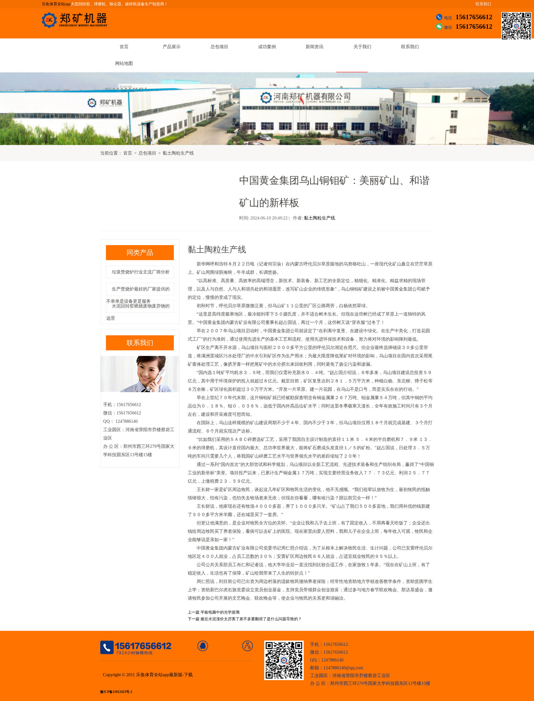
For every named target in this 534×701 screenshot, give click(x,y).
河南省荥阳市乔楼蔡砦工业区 (361, 675)
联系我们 (483, 4)
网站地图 (124, 63)
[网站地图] (247, 646)
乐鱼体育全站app (56, 4)
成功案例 (267, 46)
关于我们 (362, 46)
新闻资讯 (314, 46)
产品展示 (172, 46)
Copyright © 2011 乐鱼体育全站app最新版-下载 (148, 674)
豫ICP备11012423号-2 (116, 692)
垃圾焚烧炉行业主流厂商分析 (141, 272)
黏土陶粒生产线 (178, 153)
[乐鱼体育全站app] (79, 20)
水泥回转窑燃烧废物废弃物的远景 (138, 312)
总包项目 (219, 46)
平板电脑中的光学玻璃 (220, 612)
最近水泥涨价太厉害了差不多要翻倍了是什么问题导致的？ (251, 619)
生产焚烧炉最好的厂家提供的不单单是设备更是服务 (138, 295)
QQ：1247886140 (326, 660)
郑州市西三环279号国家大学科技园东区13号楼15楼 (380, 683)
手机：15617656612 (329, 644)
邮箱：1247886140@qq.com (336, 667)
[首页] (202, 646)
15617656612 (474, 17)
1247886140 (126, 421)
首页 (124, 46)
